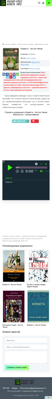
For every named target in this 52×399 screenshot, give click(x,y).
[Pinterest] (10, 77)
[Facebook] (7, 74)
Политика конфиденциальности (33, 388)
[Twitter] (14, 77)
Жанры (15, 388)
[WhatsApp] (17, 74)
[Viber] (14, 74)
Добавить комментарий (17, 367)
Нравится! (22, 121)
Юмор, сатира (34, 68)
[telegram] (7, 77)
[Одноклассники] (10, 74)
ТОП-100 (5, 388)
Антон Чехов (31, 58)
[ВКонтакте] (3, 74)
